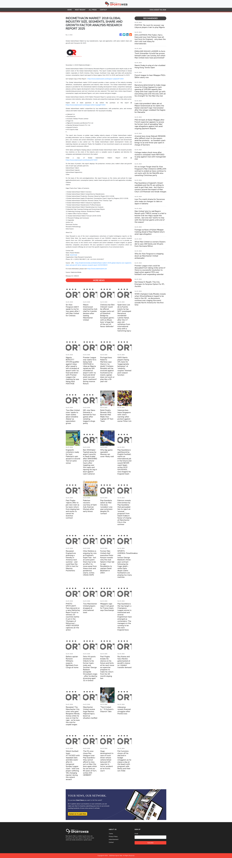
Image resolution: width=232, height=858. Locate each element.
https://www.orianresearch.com (97, 269)
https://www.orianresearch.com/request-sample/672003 (105, 79)
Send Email (73, 255)
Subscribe (150, 843)
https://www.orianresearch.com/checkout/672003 (81, 160)
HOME (69, 10)
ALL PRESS (93, 10)
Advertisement (113, 839)
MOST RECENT (80, 10)
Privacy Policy (113, 837)
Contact (111, 842)
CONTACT (103, 10)
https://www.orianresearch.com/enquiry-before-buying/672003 (85, 105)
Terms (111, 834)
